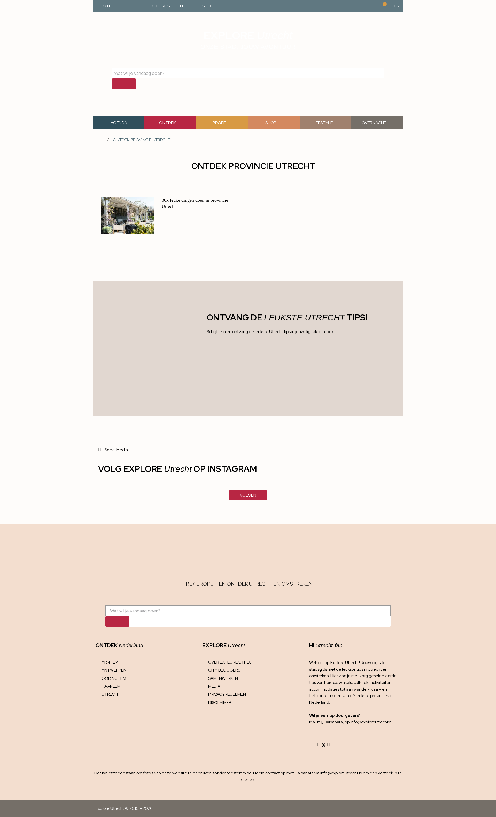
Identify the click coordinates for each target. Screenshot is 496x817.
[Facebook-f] (319, 745)
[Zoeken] (124, 83)
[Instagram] (314, 745)
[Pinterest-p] (329, 745)
